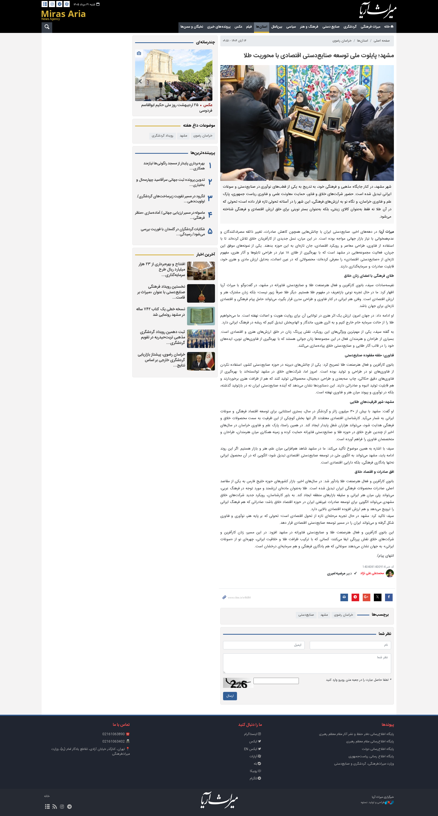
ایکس (253, 741)
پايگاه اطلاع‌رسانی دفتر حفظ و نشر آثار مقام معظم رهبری (356, 734)
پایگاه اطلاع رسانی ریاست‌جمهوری (371, 756)
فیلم (249, 27)
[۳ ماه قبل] (173, 75)
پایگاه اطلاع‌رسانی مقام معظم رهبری (370, 741)
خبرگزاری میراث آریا (371, 12)
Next (140, 81)
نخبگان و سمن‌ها (191, 27)
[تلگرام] (59, 4)
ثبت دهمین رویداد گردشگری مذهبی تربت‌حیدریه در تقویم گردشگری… (162, 337)
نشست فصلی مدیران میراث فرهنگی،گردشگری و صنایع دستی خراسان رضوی (174, 107)
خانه (387, 27)
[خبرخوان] (54, 807)
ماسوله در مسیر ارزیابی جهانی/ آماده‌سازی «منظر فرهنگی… (170, 215)
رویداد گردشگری (162, 136)
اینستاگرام (250, 734)
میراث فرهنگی (370, 27)
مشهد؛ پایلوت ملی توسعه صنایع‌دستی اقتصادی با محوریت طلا (319, 56)
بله (255, 764)
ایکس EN (250, 749)
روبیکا (253, 771)
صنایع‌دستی (306, 615)
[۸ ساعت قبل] (201, 271)
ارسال (230, 696)
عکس (238, 27)
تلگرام (253, 778)
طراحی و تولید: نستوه (373, 803)
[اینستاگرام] (52, 4)
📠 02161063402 (116, 741)
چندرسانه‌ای (205, 42)
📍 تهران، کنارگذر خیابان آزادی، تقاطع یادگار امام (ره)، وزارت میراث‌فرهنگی (90, 752)
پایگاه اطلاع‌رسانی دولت (378, 749)
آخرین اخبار (205, 255)
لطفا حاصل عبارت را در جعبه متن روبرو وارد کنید (358, 680)
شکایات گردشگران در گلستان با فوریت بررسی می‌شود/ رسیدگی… (173, 232)
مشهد (324, 615)
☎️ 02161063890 (116, 734)
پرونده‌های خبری (218, 27)
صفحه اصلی (382, 41)
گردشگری (350, 27)
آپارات (253, 756)
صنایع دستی (330, 27)
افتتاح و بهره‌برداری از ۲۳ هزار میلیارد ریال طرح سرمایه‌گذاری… (162, 269)
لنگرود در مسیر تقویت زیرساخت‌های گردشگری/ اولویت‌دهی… (171, 199)
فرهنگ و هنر (309, 27)
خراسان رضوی (342, 41)
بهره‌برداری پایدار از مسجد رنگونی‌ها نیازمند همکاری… (174, 166)
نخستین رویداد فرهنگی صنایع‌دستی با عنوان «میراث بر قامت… (161, 292)
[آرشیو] (45, 4)
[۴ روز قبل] (201, 316)
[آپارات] (67, 4)
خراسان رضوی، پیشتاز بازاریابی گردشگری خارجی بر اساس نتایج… (161, 360)
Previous (210, 81)
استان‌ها (261, 27)
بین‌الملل (276, 27)
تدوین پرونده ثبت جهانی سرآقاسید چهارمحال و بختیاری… (170, 182)
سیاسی (291, 27)
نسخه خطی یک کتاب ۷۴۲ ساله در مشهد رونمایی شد (160, 312)
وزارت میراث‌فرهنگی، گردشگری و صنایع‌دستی (364, 764)
